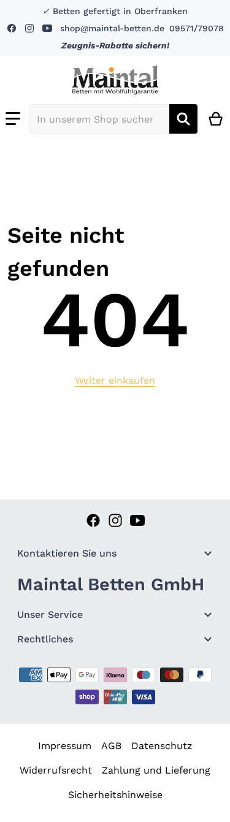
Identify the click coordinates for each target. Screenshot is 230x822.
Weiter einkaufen (115, 380)
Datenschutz (162, 746)
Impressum (64, 746)
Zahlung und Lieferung (156, 770)
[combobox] (99, 119)
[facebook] (13, 28)
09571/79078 (196, 28)
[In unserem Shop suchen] (183, 119)
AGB (111, 746)
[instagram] (28, 28)
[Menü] (13, 119)
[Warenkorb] (216, 119)
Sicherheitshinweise (115, 795)
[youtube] (46, 28)
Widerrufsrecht (56, 770)
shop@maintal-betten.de (112, 28)
